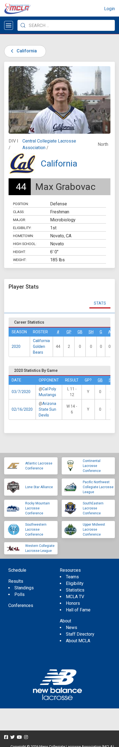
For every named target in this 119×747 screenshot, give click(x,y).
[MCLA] (18, 9)
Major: (19, 220)
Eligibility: (22, 228)
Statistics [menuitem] (75, 590)
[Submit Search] (23, 25)
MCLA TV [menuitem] (75, 596)
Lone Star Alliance (39, 487)
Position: (21, 204)
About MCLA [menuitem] (78, 640)
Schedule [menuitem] (17, 570)
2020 (16, 346)
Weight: (20, 260)
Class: (18, 212)
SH (91, 332)
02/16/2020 (22, 409)
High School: (25, 244)
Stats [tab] (100, 303)
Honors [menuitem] (73, 603)
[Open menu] (8, 25)
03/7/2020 (21, 391)
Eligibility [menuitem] (75, 583)
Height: (19, 252)
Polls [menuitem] (19, 594)
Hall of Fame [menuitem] (78, 609)
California (26, 50)
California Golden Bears (41, 346)
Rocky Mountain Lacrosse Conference (37, 508)
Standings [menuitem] (24, 587)
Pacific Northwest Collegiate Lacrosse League (98, 487)
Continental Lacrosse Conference (92, 466)
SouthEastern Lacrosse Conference (93, 508)
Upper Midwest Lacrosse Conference (94, 529)
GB (79, 332)
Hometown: (23, 236)
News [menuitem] (71, 627)
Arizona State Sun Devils (47, 409)
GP (68, 332)
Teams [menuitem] (72, 576)
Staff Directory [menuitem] (80, 634)
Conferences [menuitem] (20, 605)
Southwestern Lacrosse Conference (35, 529)
